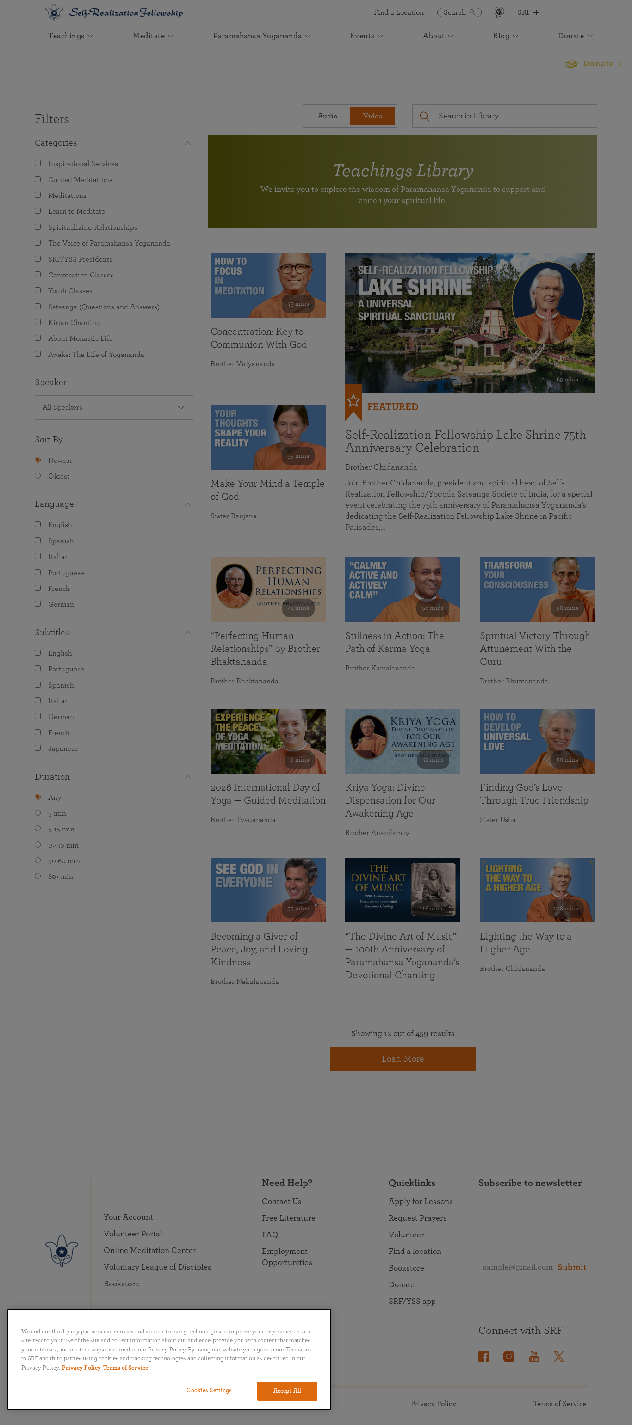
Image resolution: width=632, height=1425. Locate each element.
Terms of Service (126, 1368)
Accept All (287, 1391)
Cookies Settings (209, 1391)
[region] (169, 1359)
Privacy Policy (81, 1368)
